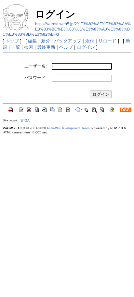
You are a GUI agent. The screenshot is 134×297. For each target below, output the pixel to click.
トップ (12, 40)
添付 (89, 40)
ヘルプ (66, 47)
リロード (107, 40)
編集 (32, 40)
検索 (28, 47)
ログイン (86, 47)
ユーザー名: (35, 66)
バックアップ (67, 40)
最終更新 (46, 47)
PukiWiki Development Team (68, 128)
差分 (45, 40)
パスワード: (35, 77)
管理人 (25, 120)
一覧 (15, 47)
